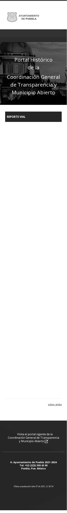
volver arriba (55, 404)
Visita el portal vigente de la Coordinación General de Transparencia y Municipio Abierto (33, 437)
